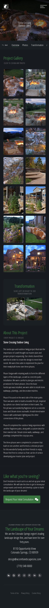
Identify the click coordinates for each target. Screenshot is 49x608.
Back (6, 45)
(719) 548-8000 (24, 566)
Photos (25, 45)
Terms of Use (14, 593)
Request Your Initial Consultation (19, 499)
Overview (15, 45)
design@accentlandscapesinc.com (24, 559)
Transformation (37, 45)
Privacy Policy (25, 593)
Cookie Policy (36, 593)
